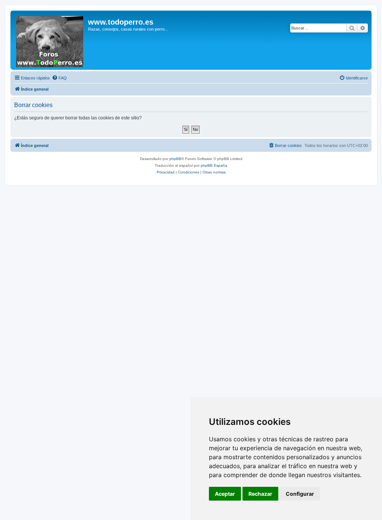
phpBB (175, 159)
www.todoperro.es (120, 22)
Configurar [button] (300, 494)
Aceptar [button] (225, 494)
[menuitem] (59, 77)
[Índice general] (50, 40)
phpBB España (214, 165)
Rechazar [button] (260, 494)
